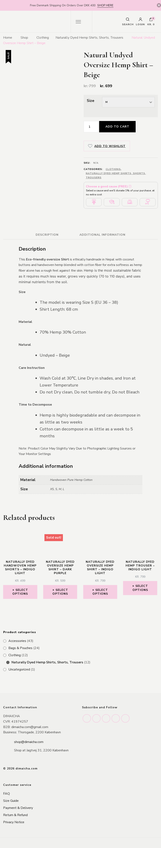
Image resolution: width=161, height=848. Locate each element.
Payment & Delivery (18, 808)
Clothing (113, 169)
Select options (20, 592)
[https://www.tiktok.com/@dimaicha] (116, 718)
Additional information (102, 235)
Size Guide (11, 800)
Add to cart (117, 127)
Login (140, 24)
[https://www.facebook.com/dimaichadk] (96, 718)
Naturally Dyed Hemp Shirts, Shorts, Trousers (116, 175)
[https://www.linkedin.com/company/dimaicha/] (106, 718)
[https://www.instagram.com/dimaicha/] (87, 718)
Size (90, 100)
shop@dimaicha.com (28, 742)
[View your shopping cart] (150, 20)
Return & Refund (15, 815)
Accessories (17, 641)
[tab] (47, 234)
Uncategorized (19, 669)
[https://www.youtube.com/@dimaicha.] (125, 718)
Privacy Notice (13, 822)
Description (47, 235)
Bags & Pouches (20, 648)
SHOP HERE (105, 5)
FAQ (6, 793)
